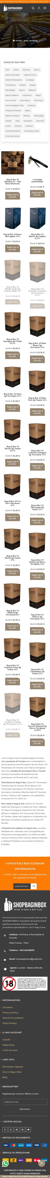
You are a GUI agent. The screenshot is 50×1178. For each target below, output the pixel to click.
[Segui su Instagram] (16, 1129)
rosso (17, 121)
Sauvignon (28, 121)
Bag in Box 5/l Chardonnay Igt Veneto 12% (37, 671)
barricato (26, 70)
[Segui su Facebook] (5, 1129)
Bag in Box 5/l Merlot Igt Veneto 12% (12, 558)
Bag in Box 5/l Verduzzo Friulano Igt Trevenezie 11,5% (12, 722)
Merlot (38, 95)
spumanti (40, 121)
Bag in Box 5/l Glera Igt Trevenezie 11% (13, 395)
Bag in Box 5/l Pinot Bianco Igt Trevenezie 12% (37, 345)
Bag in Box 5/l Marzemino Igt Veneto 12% (37, 507)
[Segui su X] (10, 1129)
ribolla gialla (38, 116)
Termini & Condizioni (13, 1018)
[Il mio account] (39, 8)
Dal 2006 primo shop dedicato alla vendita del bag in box (25, 2)
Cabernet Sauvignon (14, 80)
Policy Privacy (10, 1023)
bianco (37, 70)
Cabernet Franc (30, 75)
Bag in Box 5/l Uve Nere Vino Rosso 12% (13, 503)
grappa (32, 85)
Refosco (26, 116)
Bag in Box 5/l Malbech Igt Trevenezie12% (12, 613)
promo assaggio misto (15, 105)
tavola (8, 126)
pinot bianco (25, 100)
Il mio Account (10, 1050)
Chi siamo (8, 1007)
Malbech (32, 90)
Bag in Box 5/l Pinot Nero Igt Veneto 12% (37, 399)
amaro (16, 70)
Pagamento (9, 1045)
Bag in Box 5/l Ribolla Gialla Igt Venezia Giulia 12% (12, 289)
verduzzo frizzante (13, 131)
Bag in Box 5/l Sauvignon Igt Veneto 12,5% (12, 341)
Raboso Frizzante (12, 116)
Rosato (8, 121)
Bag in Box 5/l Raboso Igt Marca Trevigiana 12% (37, 562)
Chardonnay (11, 85)
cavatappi (30, 80)
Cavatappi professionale (37, 181)
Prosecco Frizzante (13, 110)
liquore (22, 90)
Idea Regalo (10, 90)
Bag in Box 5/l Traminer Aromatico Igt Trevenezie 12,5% (37, 292)
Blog (5, 1077)
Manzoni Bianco (12, 95)
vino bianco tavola (31, 131)
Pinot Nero (38, 100)
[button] (33, 8)
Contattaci (21, 886)
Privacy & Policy (10, 1012)
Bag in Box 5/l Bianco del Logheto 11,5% (37, 236)
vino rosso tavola (12, 136)
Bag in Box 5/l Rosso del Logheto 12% (13, 235)
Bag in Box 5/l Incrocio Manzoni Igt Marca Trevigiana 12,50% (37, 727)
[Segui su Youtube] (28, 1129)
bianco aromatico (13, 75)
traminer (18, 126)
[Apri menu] (45, 8)
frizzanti (23, 85)
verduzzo (29, 126)
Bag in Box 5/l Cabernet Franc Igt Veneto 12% (12, 667)
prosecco (31, 105)
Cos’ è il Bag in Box (12, 1072)
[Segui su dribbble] (22, 1129)
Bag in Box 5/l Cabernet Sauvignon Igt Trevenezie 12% (37, 453)
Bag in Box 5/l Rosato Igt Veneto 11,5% (13, 449)
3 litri (7, 70)
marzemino (27, 95)
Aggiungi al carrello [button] (12, 195)
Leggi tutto (12, 302)
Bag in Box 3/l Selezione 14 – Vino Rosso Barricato (12, 182)
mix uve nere (11, 100)
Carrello (6, 1039)
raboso (27, 110)
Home (18, 40)
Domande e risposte (13, 1066)
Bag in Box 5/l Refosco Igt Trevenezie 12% (37, 617)
